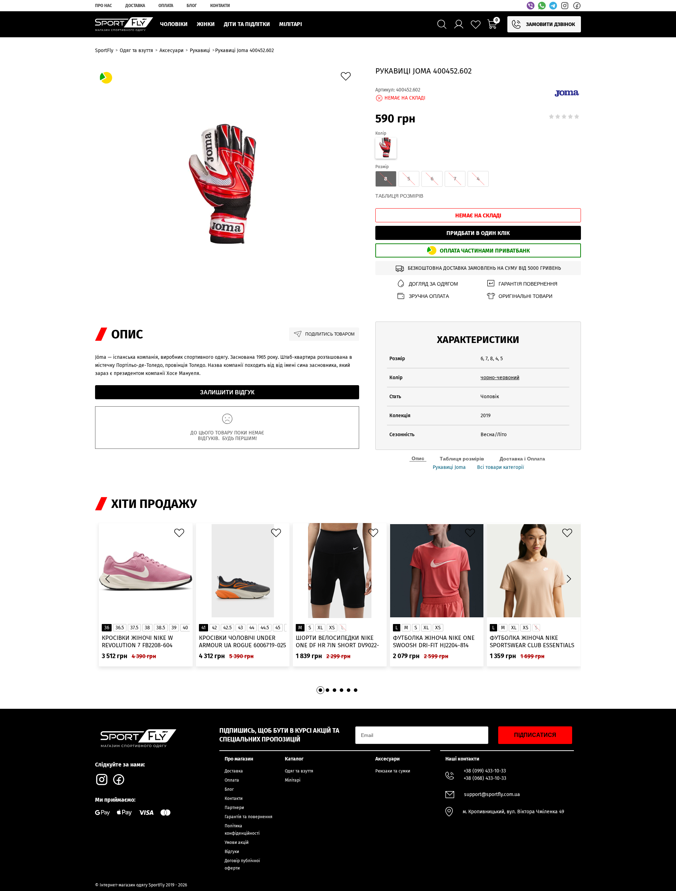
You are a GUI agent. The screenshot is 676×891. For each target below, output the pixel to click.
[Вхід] (458, 24)
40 (185, 628)
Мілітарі (292, 780)
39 (173, 628)
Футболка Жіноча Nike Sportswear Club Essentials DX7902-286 (532, 641)
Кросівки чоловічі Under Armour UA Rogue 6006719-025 (242, 641)
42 (214, 628)
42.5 (227, 628)
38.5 (160, 628)
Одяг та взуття (299, 771)
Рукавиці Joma (449, 467)
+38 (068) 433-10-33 (485, 778)
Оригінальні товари (525, 296)
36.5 (119, 628)
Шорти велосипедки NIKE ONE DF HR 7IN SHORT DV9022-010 (337, 641)
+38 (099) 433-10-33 (485, 771)
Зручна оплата (429, 296)
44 (251, 628)
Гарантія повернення (528, 284)
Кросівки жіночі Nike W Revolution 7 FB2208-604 (137, 641)
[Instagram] (565, 5)
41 (203, 628)
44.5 (265, 628)
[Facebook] (576, 5)
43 (240, 628)
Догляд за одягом (433, 284)
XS (332, 628)
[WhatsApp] (542, 5)
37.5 (134, 628)
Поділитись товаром (330, 334)
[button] (568, 578)
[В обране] (347, 78)
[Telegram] (553, 5)
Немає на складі (478, 215)
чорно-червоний (500, 378)
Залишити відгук (227, 392)
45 (277, 628)
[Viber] (530, 5)
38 (147, 628)
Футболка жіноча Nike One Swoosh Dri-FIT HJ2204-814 (434, 641)
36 (106, 628)
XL (320, 628)
